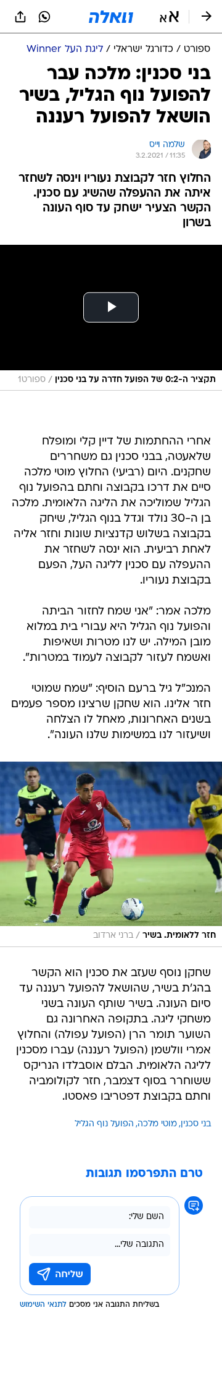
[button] (169, 16)
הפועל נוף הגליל (104, 1124)
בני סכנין (196, 1124)
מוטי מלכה (157, 1124)
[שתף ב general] (20, 16)
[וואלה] (111, 17)
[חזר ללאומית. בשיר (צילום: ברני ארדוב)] (111, 854)
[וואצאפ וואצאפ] (44, 17)
